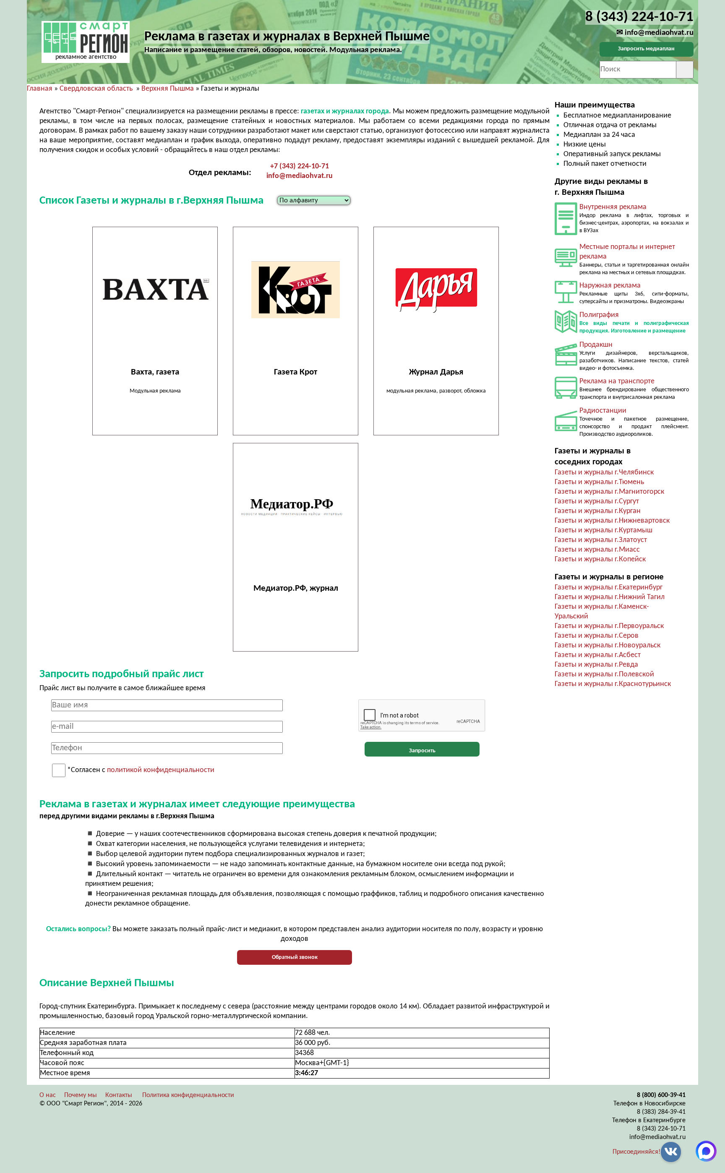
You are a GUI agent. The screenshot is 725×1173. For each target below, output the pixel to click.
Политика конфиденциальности (188, 1095)
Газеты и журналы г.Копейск (600, 559)
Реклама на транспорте (617, 381)
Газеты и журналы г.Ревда (596, 665)
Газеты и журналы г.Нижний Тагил (610, 597)
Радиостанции (602, 411)
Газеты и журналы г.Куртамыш (603, 530)
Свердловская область (96, 89)
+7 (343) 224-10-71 (299, 166)
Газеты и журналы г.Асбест (598, 655)
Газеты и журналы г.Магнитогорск (609, 492)
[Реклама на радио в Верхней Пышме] (566, 429)
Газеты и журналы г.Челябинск (604, 473)
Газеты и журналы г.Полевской (604, 674)
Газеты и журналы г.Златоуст (601, 540)
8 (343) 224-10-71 (661, 1129)
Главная (39, 89)
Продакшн (596, 345)
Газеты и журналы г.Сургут (597, 501)
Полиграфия (599, 315)
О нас (47, 1095)
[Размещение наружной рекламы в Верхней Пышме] (566, 301)
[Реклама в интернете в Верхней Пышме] (566, 265)
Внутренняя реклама (613, 207)
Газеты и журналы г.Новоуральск (607, 645)
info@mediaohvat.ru (299, 176)
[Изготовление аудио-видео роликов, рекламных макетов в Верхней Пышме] (566, 364)
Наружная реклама (610, 286)
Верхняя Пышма (167, 89)
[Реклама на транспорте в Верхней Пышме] (566, 397)
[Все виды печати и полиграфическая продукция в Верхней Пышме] (566, 331)
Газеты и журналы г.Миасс (597, 550)
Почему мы (80, 1095)
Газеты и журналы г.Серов (597, 636)
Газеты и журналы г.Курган (598, 511)
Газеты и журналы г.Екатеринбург (608, 588)
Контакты (118, 1095)
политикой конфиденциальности (160, 771)
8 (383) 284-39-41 (661, 1112)
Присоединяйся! (636, 1152)
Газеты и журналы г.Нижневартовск (612, 521)
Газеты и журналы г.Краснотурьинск (613, 684)
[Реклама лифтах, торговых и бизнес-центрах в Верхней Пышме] (566, 233)
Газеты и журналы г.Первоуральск (609, 626)
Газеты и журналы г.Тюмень (599, 482)
